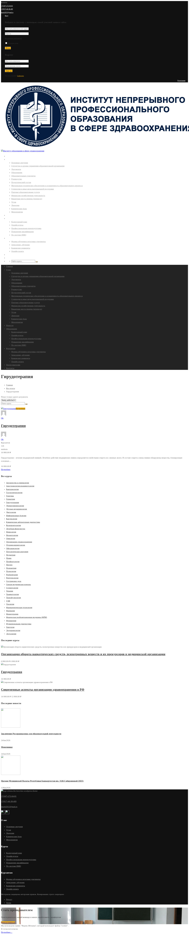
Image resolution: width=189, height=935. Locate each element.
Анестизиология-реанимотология (20, 486)
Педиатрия (10, 555)
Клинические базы (19, 209)
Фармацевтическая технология (19, 607)
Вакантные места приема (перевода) (26, 199)
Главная (9, 156)
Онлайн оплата (17, 251)
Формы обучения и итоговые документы (28, 241)
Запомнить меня (12, 43)
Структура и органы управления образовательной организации (37, 166)
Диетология (11, 512)
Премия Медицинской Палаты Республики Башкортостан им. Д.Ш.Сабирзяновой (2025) (42, 781)
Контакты (10, 258)
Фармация (10, 611)
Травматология (12, 594)
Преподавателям (13, 255)
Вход (6, 16)
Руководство (16, 179)
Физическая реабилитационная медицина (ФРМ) (26, 617)
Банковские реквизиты (20, 248)
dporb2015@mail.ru (7, 12)
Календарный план (19, 222)
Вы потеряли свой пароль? (13, 38)
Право (8, 558)
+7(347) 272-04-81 (7, 6)
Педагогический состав (21, 182)
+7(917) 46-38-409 (7, 9)
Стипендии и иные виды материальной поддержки (32, 189)
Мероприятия (17, 212)
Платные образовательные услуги (25, 192)
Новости (9, 215)
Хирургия (10, 627)
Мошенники (6, 747)
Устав (13, 202)
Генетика (10, 496)
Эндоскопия (11, 634)
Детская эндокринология (16, 509)
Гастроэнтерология (14, 493)
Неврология (11, 532)
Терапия (9, 591)
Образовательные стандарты (23, 176)
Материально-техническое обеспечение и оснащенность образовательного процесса (47, 186)
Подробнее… (6, 932)
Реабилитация (12, 575)
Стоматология (12, 588)
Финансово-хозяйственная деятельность (28, 196)
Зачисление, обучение (20, 245)
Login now (20, 76)
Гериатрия (10, 499)
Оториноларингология (15, 545)
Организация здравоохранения (19, 542)
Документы (16, 169)
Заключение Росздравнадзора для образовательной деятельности (31, 734)
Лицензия (15, 205)
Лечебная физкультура (15, 529)
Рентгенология (12, 578)
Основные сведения (19, 163)
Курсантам (10, 238)
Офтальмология (12, 548)
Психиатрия (11, 568)
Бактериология (12, 489)
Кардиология (11, 519)
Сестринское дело (13, 581)
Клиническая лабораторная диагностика (23, 522)
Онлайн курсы (17, 225)
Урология (10, 604)
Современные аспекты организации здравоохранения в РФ (42, 689)
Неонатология (12, 535)
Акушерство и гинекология (17, 483)
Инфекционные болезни (16, 516)
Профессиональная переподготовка (26, 228)
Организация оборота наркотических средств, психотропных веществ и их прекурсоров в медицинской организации (83, 654)
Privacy (9, 899)
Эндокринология (13, 630)
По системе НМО (18, 235)
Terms (8, 903)
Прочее (9, 565)
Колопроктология (13, 525)
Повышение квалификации (22, 232)
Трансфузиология (13, 598)
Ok (2, 418)
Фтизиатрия (11, 621)
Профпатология (12, 562)
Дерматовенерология (15, 506)
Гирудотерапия (13, 426)
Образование (16, 172)
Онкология (10, 538)
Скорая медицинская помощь (18, 584)
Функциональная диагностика (18, 624)
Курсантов (5, 443)
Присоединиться (8, 922)
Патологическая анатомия (17, 552)
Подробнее (20, 409)
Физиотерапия (12, 614)
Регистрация (181, 80)
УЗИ (8, 601)
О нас (8, 159)
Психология (11, 571)
